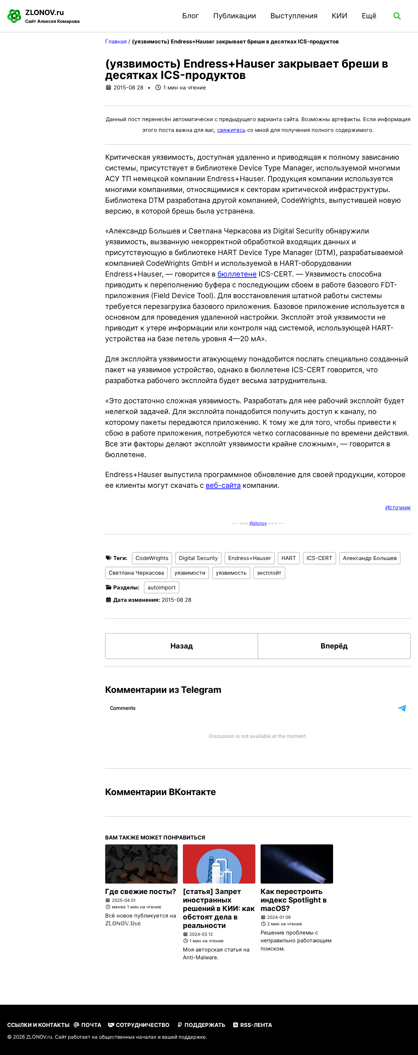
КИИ (339, 15)
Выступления (293, 15)
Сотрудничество (142, 1025)
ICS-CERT (319, 558)
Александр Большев (370, 558)
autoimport (162, 587)
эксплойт (269, 572)
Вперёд (334, 646)
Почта (90, 1025)
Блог (190, 15)
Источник (398, 507)
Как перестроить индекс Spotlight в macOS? (294, 900)
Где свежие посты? (140, 891)
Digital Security (198, 558)
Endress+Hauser (249, 558)
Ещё (369, 15)
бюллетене (237, 274)
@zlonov (258, 523)
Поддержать (204, 1025)
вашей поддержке (184, 1037)
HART (288, 558)
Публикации (234, 15)
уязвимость (231, 572)
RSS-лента (255, 1025)
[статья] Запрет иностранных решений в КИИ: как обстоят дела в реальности (219, 908)
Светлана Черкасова (136, 572)
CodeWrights (152, 558)
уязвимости (189, 572)
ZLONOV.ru (52, 16)
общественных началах (127, 1037)
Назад (181, 646)
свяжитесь (231, 130)
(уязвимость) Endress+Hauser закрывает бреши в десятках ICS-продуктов (246, 69)
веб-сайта (223, 485)
